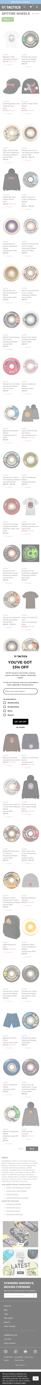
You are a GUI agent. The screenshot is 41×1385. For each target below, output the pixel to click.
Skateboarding (13, 703)
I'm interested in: (9, 699)
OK (35, 1378)
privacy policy (20, 1383)
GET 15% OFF (21, 722)
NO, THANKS (20, 727)
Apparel (11, 715)
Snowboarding (13, 707)
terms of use (7, 1383)
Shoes (10, 711)
